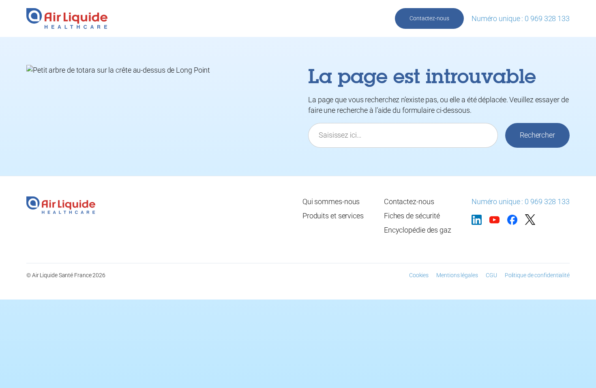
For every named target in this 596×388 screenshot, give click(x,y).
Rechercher (537, 135)
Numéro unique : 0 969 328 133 (521, 18)
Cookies (419, 275)
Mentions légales (457, 275)
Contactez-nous (429, 18)
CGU (491, 275)
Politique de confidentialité (537, 275)
